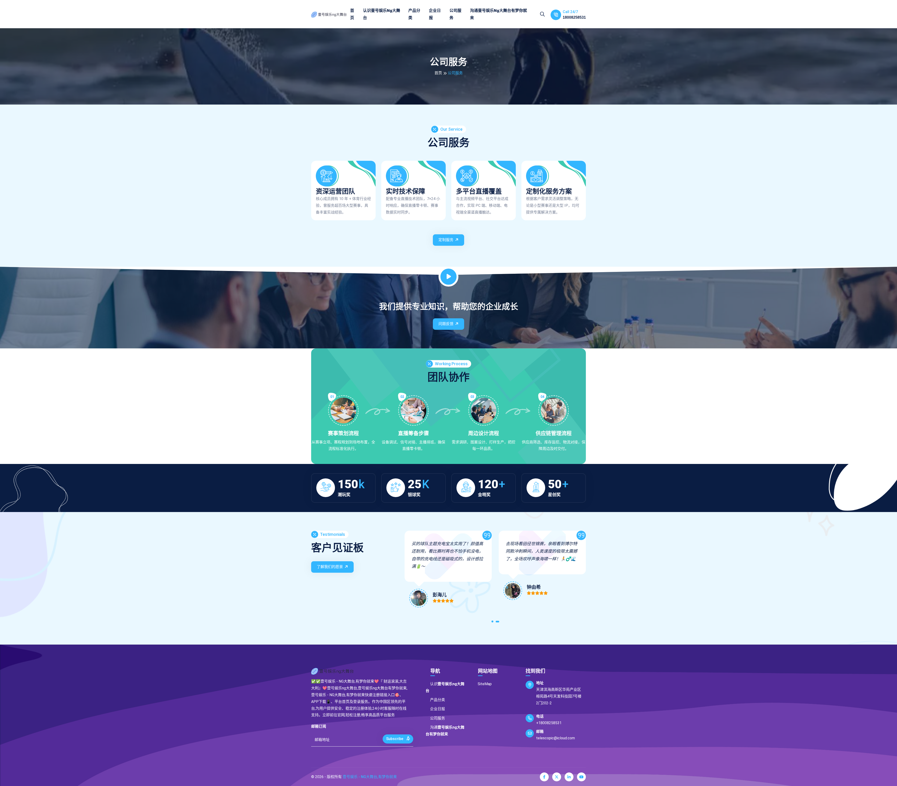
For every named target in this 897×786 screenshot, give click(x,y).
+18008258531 (549, 723)
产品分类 (414, 14)
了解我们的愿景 (330, 567)
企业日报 (435, 14)
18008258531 (574, 17)
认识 (381, 14)
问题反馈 (445, 324)
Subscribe (395, 739)
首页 (352, 14)
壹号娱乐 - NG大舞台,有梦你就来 (370, 777)
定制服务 (445, 240)
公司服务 (455, 14)
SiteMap (485, 684)
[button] (493, 622)
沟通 (498, 14)
